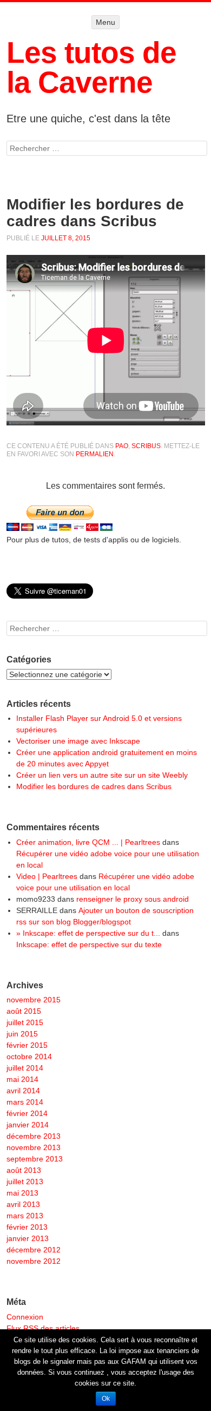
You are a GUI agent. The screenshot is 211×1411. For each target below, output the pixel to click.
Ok (106, 1398)
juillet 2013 (24, 1181)
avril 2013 (23, 1204)
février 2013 (27, 1227)
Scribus (146, 446)
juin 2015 (22, 1033)
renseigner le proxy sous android (132, 899)
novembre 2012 (33, 1261)
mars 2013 (24, 1215)
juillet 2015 (24, 1022)
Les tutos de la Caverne (91, 67)
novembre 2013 (33, 1147)
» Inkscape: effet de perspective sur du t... (88, 933)
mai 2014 (22, 1079)
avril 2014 (23, 1090)
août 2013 (23, 1170)
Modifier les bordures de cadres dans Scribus (94, 786)
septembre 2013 (34, 1158)
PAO (121, 446)
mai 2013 (22, 1193)
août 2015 (23, 1011)
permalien (95, 454)
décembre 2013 (33, 1136)
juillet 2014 (24, 1068)
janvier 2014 (27, 1124)
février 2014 (27, 1113)
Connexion (24, 1316)
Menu (105, 22)
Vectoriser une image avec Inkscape (78, 741)
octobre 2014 (29, 1056)
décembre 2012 (33, 1249)
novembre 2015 (33, 999)
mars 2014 (24, 1102)
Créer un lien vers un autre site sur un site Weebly (102, 775)
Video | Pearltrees (46, 876)
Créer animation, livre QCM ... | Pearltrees (88, 842)
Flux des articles (43, 1328)
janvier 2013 (27, 1238)
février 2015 (27, 1045)
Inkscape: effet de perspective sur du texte (89, 944)
